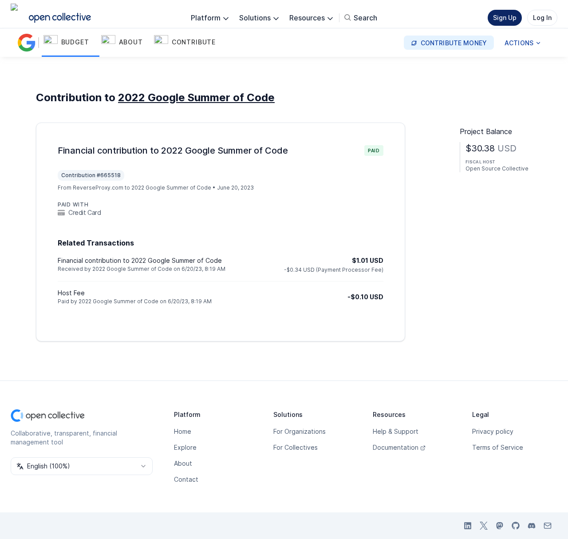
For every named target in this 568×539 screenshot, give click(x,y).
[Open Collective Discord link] (531, 525)
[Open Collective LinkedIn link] (468, 525)
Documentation (395, 447)
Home (182, 431)
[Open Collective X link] (483, 525)
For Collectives (295, 447)
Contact (186, 479)
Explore (185, 447)
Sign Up (505, 17)
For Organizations (299, 431)
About (183, 463)
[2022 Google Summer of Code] (28, 43)
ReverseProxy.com (98, 187)
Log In (542, 17)
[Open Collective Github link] (515, 525)
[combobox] (82, 466)
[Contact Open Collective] (547, 525)
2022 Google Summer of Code (196, 97)
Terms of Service (497, 447)
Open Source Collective (497, 168)
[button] (70, 42)
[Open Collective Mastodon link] (499, 525)
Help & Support (395, 431)
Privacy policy (492, 431)
